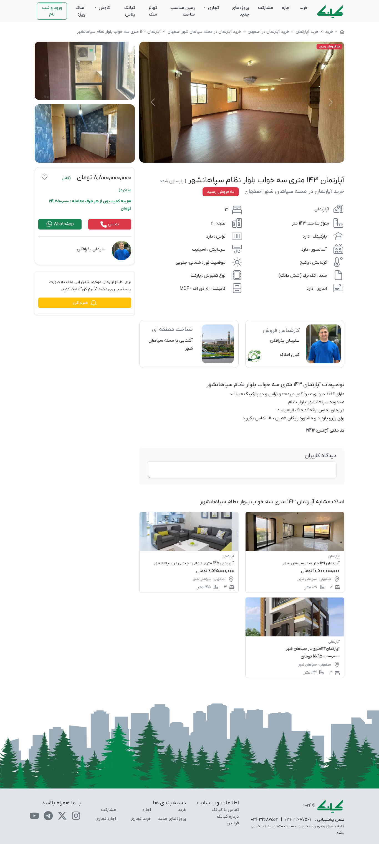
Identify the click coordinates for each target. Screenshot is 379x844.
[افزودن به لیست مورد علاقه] (44, 177)
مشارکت (265, 8)
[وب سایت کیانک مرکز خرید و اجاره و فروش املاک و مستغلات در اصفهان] (342, 31)
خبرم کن (80, 303)
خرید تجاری (141, 819)
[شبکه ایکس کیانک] (62, 815)
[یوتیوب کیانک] (34, 815)
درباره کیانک (228, 816)
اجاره (286, 8)
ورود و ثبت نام (52, 11)
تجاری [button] (213, 8)
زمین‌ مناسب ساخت (182, 11)
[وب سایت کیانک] (330, 11)
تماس (113, 224)
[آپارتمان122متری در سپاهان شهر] (295, 638)
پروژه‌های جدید (240, 11)
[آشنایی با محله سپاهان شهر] (189, 344)
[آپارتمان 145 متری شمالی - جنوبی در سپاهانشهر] (189, 552)
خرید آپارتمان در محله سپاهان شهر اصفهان (294, 191)
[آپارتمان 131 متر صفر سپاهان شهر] (295, 552)
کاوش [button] (104, 8)
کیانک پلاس (129, 11)
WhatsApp (63, 224)
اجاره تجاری (105, 819)
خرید (303, 8)
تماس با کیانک (225, 810)
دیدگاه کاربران (321, 455)
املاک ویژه (80, 11)
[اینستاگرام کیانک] (76, 815)
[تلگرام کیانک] (48, 815)
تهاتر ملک (152, 11)
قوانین (233, 823)
